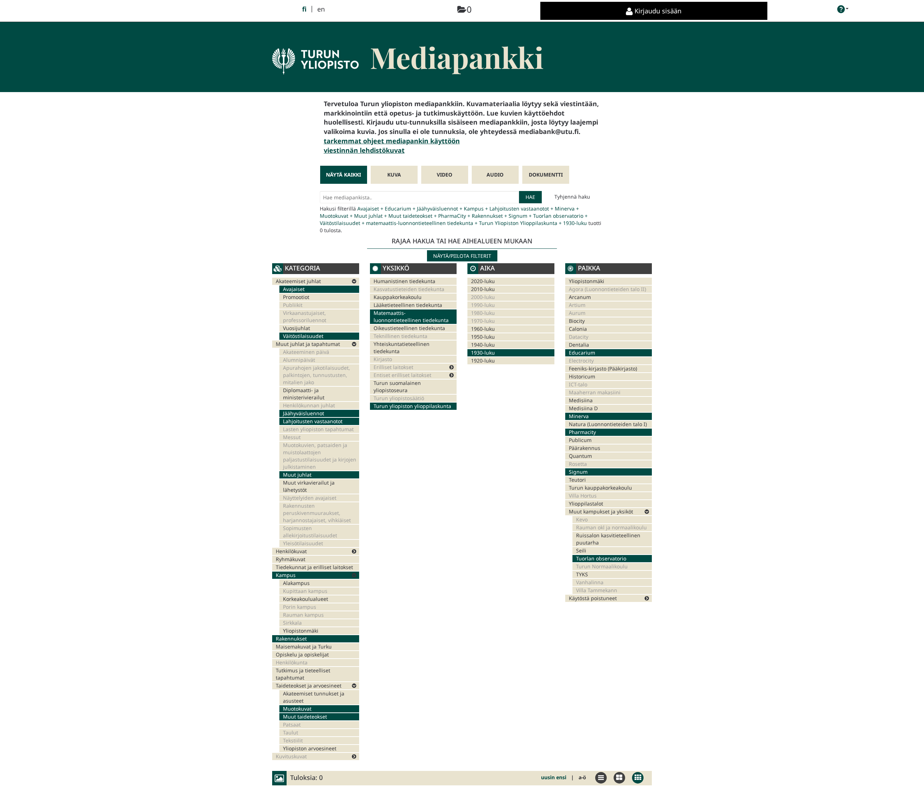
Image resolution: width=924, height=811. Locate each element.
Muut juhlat (297, 474)
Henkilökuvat (291, 551)
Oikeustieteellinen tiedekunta (409, 328)
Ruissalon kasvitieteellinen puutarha (608, 539)
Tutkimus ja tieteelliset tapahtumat (303, 674)
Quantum (580, 455)
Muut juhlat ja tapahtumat (308, 344)
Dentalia (579, 344)
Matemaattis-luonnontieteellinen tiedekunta (411, 316)
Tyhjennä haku (572, 196)
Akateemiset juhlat (298, 281)
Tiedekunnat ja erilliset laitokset (314, 567)
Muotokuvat (297, 708)
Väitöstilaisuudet (303, 336)
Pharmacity (582, 432)
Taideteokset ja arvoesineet (308, 685)
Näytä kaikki (343, 174)
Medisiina (581, 400)
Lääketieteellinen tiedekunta (408, 305)
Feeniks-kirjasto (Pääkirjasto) (603, 368)
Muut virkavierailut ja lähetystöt (309, 486)
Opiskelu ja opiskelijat (302, 654)
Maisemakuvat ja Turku (304, 646)
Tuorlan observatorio (601, 558)
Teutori (577, 479)
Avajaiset (294, 289)
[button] (843, 9)
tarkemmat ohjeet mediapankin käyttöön (392, 140)
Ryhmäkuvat (290, 559)
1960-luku (483, 328)
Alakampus (296, 583)
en (321, 9)
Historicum (582, 376)
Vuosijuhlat (296, 328)
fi (304, 9)
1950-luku (483, 336)
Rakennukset (291, 638)
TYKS (582, 574)
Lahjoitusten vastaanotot (313, 421)
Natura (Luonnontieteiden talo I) (608, 424)
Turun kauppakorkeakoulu (600, 487)
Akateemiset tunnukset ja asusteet (313, 697)
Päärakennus (584, 447)
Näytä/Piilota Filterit (462, 255)
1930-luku (483, 352)
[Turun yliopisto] (316, 50)
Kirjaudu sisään (657, 10)
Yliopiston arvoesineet (309, 748)
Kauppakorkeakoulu (398, 297)
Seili (581, 550)
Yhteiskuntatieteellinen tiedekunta (402, 348)
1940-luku (483, 344)
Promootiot (296, 297)
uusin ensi (553, 777)
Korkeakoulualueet (305, 598)
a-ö (582, 777)
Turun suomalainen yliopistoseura (397, 387)
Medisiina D (583, 408)
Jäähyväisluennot (303, 413)
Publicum (580, 440)
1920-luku (483, 360)
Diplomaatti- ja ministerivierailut (303, 394)
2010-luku (483, 289)
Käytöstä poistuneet (593, 598)
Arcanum (580, 297)
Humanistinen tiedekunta (404, 281)
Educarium (582, 352)
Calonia (578, 328)
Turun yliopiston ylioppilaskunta (412, 406)
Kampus (286, 575)
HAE (530, 197)
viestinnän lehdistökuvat (364, 150)
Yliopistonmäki (300, 630)
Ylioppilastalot (586, 503)
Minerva (579, 416)
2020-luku (483, 281)
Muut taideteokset (305, 716)
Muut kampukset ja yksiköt (601, 511)
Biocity (577, 320)
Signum (578, 471)
